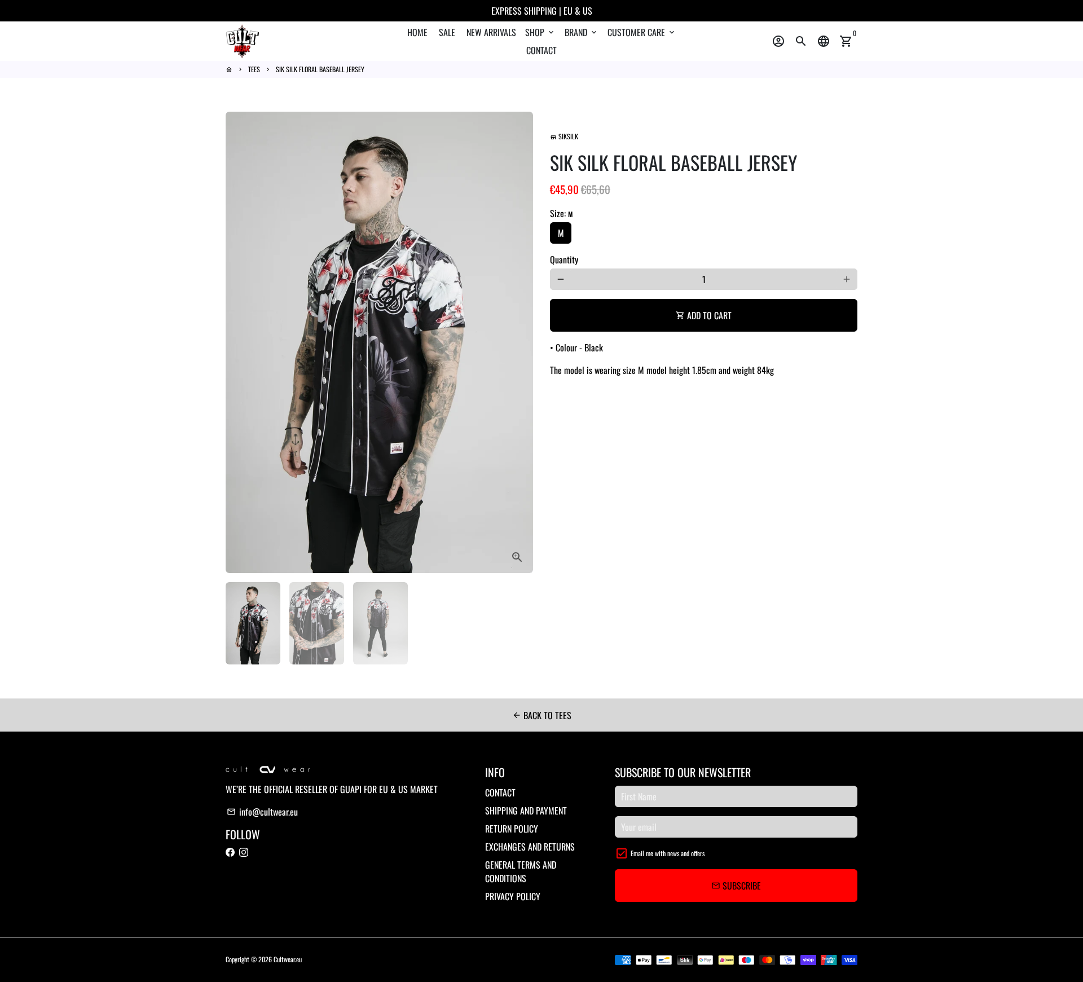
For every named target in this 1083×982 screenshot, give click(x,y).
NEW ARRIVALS (491, 32)
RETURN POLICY (511, 828)
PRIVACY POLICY (512, 896)
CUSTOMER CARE (641, 32)
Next (518, 342)
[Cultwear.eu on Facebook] (230, 852)
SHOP (540, 32)
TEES (254, 69)
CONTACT (541, 50)
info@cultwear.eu (262, 811)
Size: (561, 213)
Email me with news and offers (668, 853)
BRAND (581, 32)
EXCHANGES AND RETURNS (530, 846)
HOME (417, 32)
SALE (447, 32)
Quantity (564, 259)
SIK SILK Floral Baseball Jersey (320, 69)
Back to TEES (541, 715)
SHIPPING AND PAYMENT (526, 810)
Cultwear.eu (288, 959)
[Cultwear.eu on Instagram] (243, 852)
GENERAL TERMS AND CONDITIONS (520, 871)
